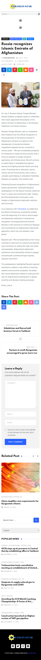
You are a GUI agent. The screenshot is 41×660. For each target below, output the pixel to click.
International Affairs (10, 497)
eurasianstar (9, 58)
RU (23, 579)
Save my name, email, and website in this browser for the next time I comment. (21, 432)
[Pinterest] (14, 70)
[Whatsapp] (20, 70)
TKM (22, 562)
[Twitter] (18, 646)
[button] (20, 20)
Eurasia (4, 545)
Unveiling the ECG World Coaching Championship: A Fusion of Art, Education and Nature (18, 601)
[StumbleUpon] (31, 70)
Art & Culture (7, 596)
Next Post (31, 347)
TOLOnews (21, 209)
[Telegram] (28, 646)
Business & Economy (9, 579)
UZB (29, 545)
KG (21, 497)
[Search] (39, 14)
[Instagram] (23, 646)
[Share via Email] (3, 75)
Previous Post (12, 325)
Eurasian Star (32, 653)
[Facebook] (13, 646)
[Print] (36, 70)
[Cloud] (25, 70)
